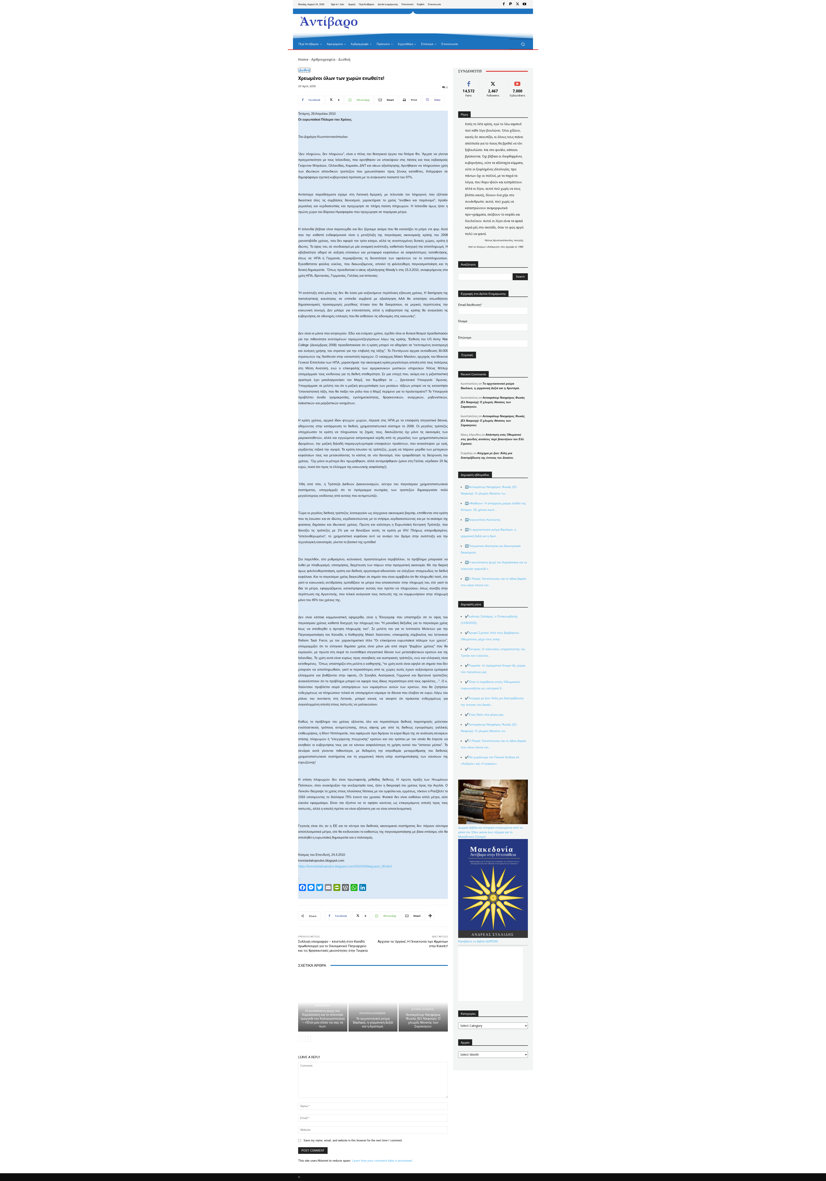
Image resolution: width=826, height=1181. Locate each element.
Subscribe (517, 81)
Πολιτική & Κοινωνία (372, 1013)
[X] (517, 4)
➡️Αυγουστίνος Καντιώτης (483, 519)
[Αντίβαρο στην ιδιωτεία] (329, 21)
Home (303, 59)
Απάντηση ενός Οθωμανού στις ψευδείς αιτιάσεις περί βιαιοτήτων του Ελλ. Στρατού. (492, 439)
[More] (430, 916)
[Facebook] (503, 4)
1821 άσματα (322, 1005)
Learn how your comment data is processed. (382, 1160)
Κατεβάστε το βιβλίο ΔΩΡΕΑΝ (478, 941)
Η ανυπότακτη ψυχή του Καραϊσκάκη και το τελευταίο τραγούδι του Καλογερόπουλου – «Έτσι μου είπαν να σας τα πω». (323, 1018)
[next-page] (307, 1038)
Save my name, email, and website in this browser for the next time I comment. (353, 1140)
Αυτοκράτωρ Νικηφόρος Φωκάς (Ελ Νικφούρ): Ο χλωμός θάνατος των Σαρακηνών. (423, 1020)
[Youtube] (524, 4)
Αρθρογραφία (323, 59)
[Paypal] (510, 4)
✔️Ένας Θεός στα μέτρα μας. (484, 714)
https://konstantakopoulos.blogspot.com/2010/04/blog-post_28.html (345, 866)
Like (468, 81)
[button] (523, 44)
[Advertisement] (448, 23)
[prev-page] (301, 1038)
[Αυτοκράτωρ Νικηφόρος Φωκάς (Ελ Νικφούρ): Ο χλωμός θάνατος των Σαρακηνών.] (423, 1002)
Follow (493, 81)
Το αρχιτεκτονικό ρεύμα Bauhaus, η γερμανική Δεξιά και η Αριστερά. (373, 1022)
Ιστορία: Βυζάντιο (422, 1009)
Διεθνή (344, 59)
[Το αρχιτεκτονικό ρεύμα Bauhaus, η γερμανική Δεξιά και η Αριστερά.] (373, 1002)
